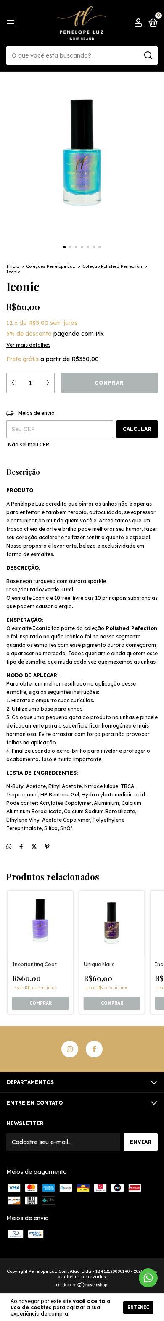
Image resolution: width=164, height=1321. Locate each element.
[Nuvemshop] (82, 1285)
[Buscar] (148, 55)
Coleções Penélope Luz (50, 266)
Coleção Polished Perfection (112, 266)
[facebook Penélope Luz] (94, 1049)
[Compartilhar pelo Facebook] (21, 846)
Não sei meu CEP (28, 444)
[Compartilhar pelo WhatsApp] (8, 846)
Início (12, 266)
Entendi (138, 1307)
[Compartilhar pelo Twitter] (34, 846)
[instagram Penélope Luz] (69, 1049)
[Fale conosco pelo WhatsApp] (148, 1277)
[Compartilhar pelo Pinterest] (47, 846)
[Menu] (12, 23)
